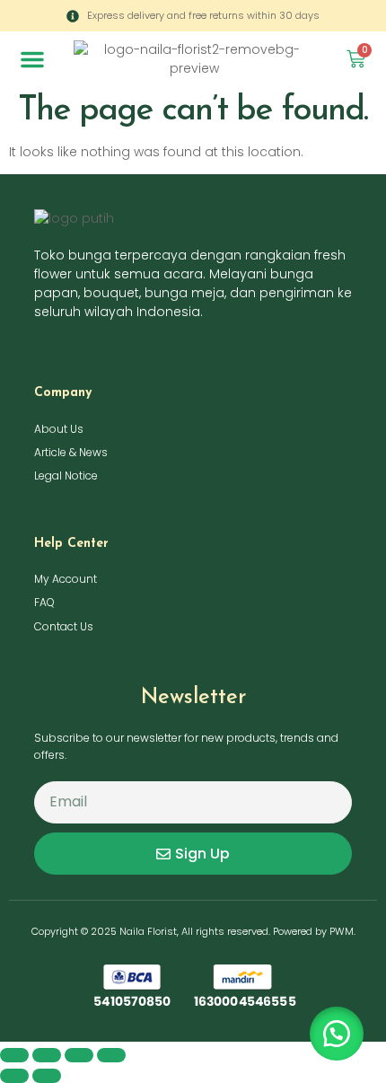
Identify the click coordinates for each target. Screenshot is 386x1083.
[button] (32, 59)
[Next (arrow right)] (46, 1076)
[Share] (79, 1055)
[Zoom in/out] (14, 1055)
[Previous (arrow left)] (14, 1076)
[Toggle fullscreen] (46, 1055)
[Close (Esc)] (111, 1055)
